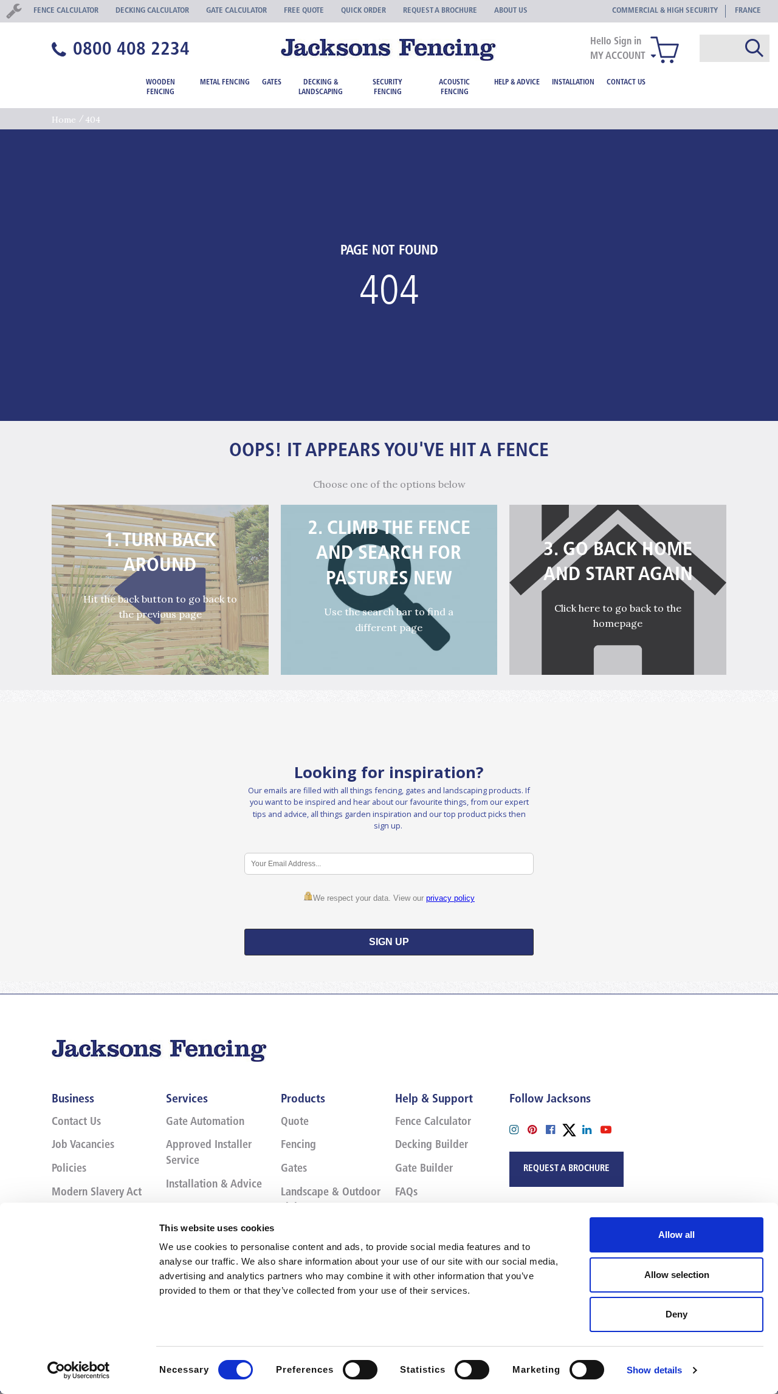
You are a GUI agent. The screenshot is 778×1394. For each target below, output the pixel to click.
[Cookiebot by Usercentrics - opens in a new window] (79, 1370)
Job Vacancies (83, 1145)
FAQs (406, 1192)
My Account (617, 56)
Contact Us (626, 82)
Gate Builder (424, 1169)
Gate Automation (205, 1122)
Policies (69, 1169)
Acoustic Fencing (454, 87)
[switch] (360, 1369)
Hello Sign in (615, 42)
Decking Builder (431, 1145)
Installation (573, 82)
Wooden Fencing (160, 87)
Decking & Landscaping (320, 87)
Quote (295, 1122)
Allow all (676, 1234)
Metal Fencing (225, 82)
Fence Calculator (433, 1122)
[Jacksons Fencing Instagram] (518, 1129)
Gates (271, 82)
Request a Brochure (566, 1169)
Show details (654, 1370)
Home (64, 119)
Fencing (298, 1145)
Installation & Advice (214, 1185)
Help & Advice (517, 82)
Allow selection (676, 1274)
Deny (676, 1314)
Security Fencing (387, 87)
